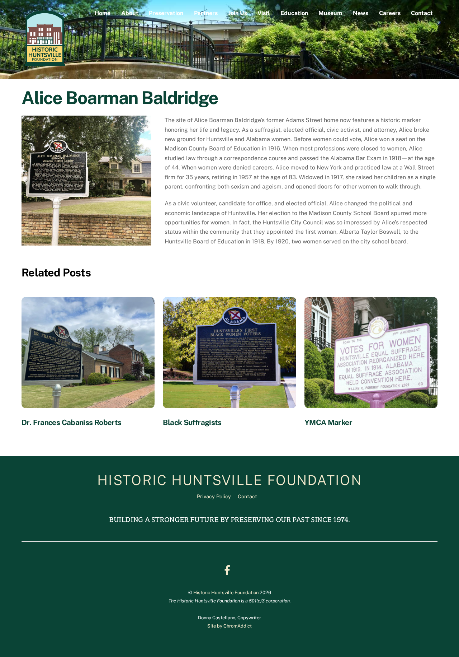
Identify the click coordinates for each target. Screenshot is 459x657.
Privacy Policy (214, 496)
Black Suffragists (192, 422)
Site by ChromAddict (229, 626)
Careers (390, 13)
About (129, 13)
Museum (330, 13)
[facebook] (228, 570)
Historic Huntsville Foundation (226, 592)
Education (294, 13)
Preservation (166, 13)
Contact (422, 13)
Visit (263, 13)
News (360, 13)
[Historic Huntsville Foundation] (45, 65)
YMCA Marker (328, 422)
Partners (206, 13)
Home (102, 13)
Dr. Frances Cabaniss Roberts (72, 422)
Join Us (237, 13)
